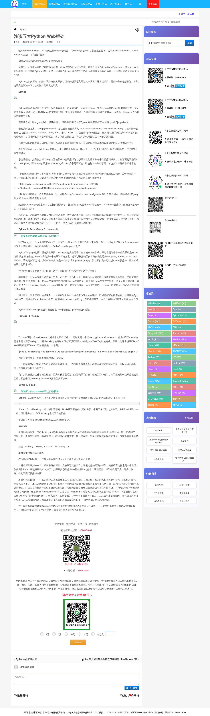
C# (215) (152, 315)
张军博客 (159, 430)
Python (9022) (180, 315)
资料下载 (100, 4)
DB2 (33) (177, 327)
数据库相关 (69, 4)
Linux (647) (153, 345)
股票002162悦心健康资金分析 (158, 441)
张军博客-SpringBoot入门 (184, 459)
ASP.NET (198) (180, 351)
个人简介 (99, 712)
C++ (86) (177, 309)
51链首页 (159, 485)
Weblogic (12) (154, 339)
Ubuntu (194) (154, 351)
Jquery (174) (154, 381)
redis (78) (152, 375)
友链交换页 (185, 500)
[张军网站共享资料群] (178, 86)
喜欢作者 (78, 642)
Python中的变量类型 (26, 659)
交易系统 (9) (179, 393)
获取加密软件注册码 (55, 712)
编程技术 (38, 4)
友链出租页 (185, 492)
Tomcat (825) (179, 333)
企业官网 (152, 4)
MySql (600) (154, 327)
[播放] (137, 30)
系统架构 (53, 4)
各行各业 (114, 4)
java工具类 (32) (155, 399)
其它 (127, 4)
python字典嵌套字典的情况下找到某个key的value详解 (109, 659)
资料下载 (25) (154, 393)
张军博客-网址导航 (158, 450)
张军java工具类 (184, 450)
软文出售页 (159, 500)
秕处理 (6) (153, 405)
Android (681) (154, 357)
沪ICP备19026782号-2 (142, 712)
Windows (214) (180, 339)
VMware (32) (179, 345)
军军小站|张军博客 (33, 712)
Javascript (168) (180, 381)
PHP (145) (178, 375)
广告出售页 (159, 492)
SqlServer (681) (180, 321)
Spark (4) (177, 369)
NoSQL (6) (153, 387)
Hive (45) (152, 363)
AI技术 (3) (177, 405)
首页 (24, 4)
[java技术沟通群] (178, 117)
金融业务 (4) (154, 303)
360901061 (180, 712)
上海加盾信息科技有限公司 (185, 430)
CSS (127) (178, 387)
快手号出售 (159, 459)
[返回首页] (15, 29)
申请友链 (189, 417)
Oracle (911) (154, 321)
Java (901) (153, 309)
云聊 (139, 4)
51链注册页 (184, 485)
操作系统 (85, 4)
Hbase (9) (153, 369)
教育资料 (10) (179, 303)
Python (23, 29)
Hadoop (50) (179, 363)
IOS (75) (177, 357)
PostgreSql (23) (155, 333)
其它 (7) (176, 399)
